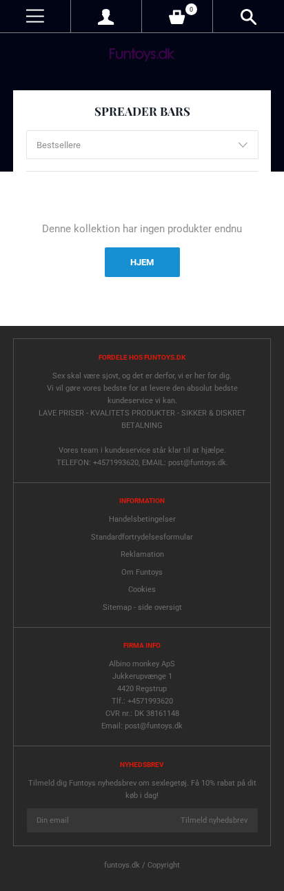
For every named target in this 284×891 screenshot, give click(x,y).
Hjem (142, 262)
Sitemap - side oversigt (142, 607)
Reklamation (142, 554)
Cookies (142, 589)
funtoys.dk (122, 865)
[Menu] (35, 16)
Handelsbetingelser (142, 519)
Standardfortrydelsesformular (142, 537)
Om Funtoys (142, 572)
